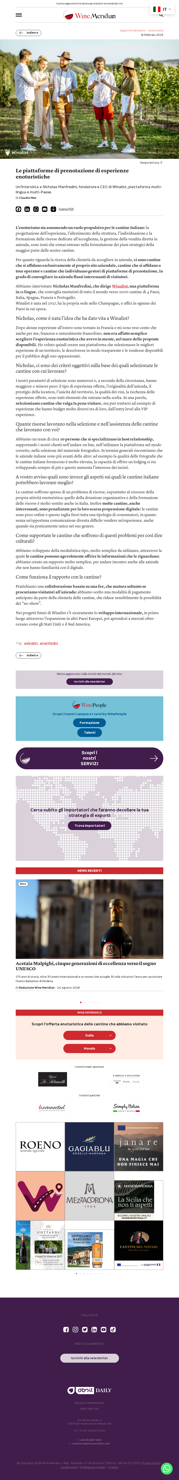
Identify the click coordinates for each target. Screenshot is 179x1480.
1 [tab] (81, 1002)
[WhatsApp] (36, 209)
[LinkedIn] (27, 209)
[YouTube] (103, 1329)
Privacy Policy (151, 1463)
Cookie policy (69, 1467)
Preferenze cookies (93, 1467)
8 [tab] (102, 1273)
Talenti (89, 732)
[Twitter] (85, 1329)
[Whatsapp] (167, 1469)
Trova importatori (89, 825)
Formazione (89, 722)
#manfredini (49, 643)
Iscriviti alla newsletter (89, 682)
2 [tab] (85, 1002)
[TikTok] (113, 1329)
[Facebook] (18, 209)
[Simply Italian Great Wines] (53, 1107)
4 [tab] (94, 1002)
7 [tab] (98, 1273)
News (23, 884)
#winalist (31, 643)
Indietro (32, 33)
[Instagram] (75, 1329)
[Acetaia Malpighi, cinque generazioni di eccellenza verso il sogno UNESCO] (89, 919)
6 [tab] (95, 1273)
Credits (114, 1467)
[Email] (44, 209)
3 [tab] (89, 1002)
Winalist (120, 286)
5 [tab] (98, 1002)
